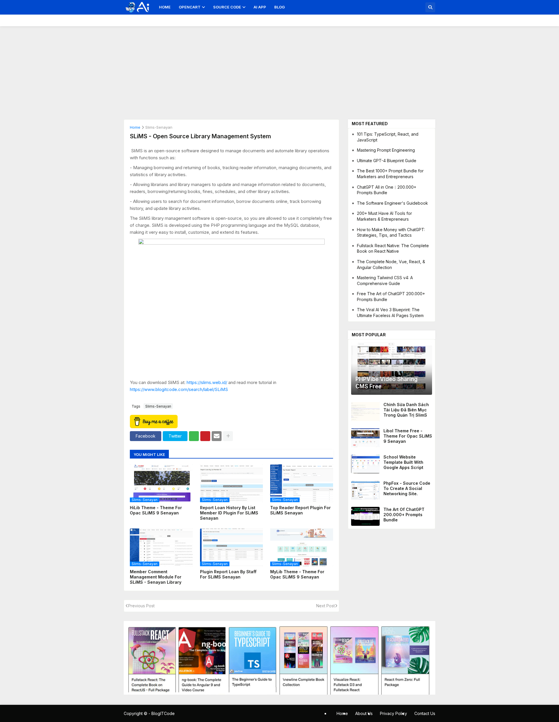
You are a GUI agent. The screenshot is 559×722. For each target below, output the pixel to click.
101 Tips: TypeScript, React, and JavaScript (387, 137)
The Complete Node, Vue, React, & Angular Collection (391, 264)
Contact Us (424, 713)
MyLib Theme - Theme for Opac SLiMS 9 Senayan (297, 574)
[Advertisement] (279, 70)
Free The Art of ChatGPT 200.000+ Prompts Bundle (391, 296)
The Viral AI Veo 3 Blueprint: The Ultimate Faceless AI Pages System (390, 312)
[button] (430, 7)
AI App (260, 7)
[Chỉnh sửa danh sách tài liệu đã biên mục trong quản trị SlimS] (365, 411)
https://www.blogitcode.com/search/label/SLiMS (179, 389)
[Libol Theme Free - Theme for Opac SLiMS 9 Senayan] (365, 437)
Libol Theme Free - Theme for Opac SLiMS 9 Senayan (407, 436)
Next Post (325, 605)
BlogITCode (163, 713)
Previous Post (141, 605)
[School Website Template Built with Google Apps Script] (365, 463)
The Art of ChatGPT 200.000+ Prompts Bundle (403, 514)
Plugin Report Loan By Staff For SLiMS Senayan (228, 574)
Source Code (227, 7)
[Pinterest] (205, 436)
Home (165, 7)
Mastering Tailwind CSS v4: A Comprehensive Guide (385, 280)
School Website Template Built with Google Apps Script (403, 462)
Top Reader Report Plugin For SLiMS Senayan (300, 510)
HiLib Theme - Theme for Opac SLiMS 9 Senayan (156, 510)
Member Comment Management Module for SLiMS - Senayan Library (155, 577)
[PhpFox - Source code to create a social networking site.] (365, 490)
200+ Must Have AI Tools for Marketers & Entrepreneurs (384, 216)
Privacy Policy (393, 713)
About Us (364, 713)
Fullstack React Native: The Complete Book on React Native (393, 248)
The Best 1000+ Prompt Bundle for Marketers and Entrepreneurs (390, 173)
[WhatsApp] (194, 436)
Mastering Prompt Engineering (386, 150)
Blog (279, 7)
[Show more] (228, 436)
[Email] (217, 436)
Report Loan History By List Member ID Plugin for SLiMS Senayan (229, 513)
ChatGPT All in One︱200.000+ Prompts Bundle (386, 190)
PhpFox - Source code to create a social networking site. (406, 488)
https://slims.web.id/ (207, 382)
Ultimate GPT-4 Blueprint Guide (386, 160)
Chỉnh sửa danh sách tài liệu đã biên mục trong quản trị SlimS (406, 409)
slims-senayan (158, 127)
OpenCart (190, 7)
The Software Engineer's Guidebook (392, 203)
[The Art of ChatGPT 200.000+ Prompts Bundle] (365, 516)
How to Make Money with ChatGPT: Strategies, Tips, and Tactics (391, 232)
